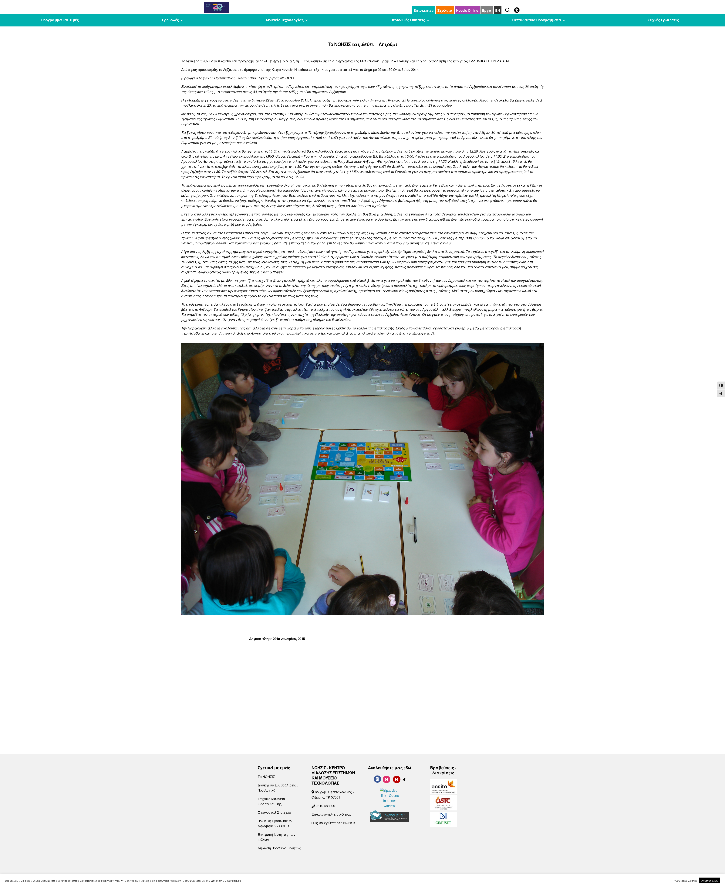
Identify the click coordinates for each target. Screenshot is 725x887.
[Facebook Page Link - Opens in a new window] (377, 779)
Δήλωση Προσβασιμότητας (279, 847)
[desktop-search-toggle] (507, 9)
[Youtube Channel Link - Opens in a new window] (397, 778)
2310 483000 (325, 805)
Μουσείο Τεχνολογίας (285, 20)
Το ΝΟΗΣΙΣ (266, 776)
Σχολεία (444, 10)
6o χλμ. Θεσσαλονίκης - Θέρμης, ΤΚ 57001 (333, 794)
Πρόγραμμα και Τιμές (60, 20)
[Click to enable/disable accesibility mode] (517, 10)
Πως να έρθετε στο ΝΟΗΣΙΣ (334, 822)
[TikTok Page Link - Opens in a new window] (404, 778)
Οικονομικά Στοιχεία (275, 812)
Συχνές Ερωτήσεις (663, 20)
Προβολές (170, 20)
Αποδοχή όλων (709, 880)
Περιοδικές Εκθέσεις (408, 20)
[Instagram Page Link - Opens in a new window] (386, 778)
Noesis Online (467, 10)
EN (497, 10)
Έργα (486, 10)
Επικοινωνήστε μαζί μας (332, 814)
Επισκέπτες (423, 10)
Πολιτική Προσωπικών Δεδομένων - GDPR (275, 823)
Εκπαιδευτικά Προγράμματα (536, 20)
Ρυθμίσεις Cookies (685, 880)
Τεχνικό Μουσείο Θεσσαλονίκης (271, 801)
